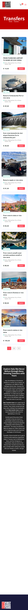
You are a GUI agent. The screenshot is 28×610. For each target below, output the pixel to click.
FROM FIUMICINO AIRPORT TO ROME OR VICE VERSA (13, 59)
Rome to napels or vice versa (13, 180)
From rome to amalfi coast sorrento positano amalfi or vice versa (12, 255)
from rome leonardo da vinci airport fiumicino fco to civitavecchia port (13, 135)
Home (10, 21)
